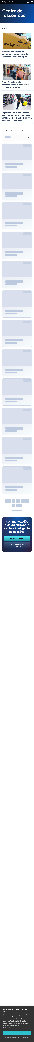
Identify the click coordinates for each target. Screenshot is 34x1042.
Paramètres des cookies (12, 1037)
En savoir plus (7, 1027)
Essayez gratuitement (17, 538)
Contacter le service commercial (17, 545)
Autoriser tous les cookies (17, 1032)
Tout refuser (26, 1037)
